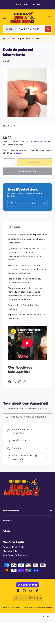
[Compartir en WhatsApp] (20, 382)
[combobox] (35, 29)
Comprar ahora (27, 171)
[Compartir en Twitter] (14, 382)
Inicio (8, 38)
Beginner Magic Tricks (13, 547)
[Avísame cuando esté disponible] (44, 203)
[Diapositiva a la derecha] (48, 92)
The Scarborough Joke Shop (21, 607)
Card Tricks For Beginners (15, 555)
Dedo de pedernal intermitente (25, 38)
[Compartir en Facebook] (9, 382)
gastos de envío (31, 142)
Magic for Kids (10, 551)
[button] (5, 17)
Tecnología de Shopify (43, 607)
